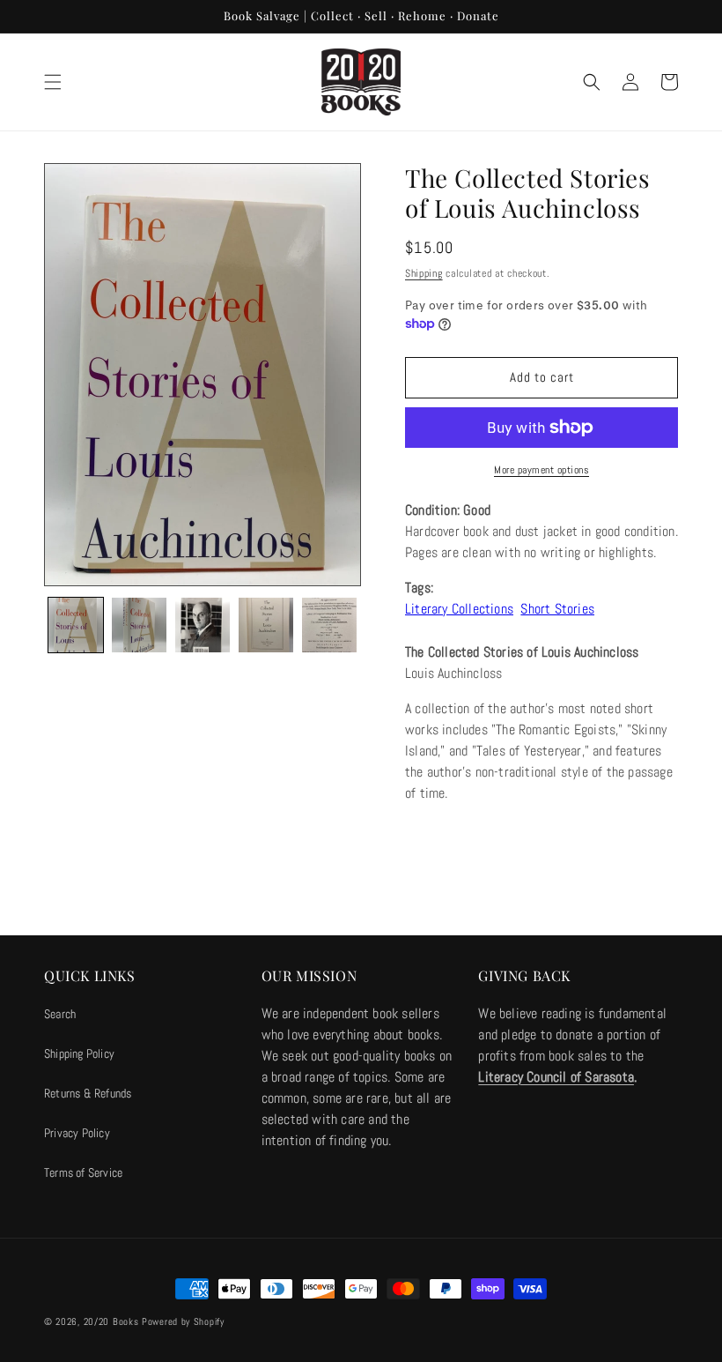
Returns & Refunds (87, 1093)
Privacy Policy (77, 1133)
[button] (52, 82)
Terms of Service (83, 1172)
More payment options (541, 470)
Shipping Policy (79, 1053)
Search (60, 1014)
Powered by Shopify (183, 1321)
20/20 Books (111, 1321)
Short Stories (557, 608)
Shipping (424, 273)
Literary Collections (459, 608)
